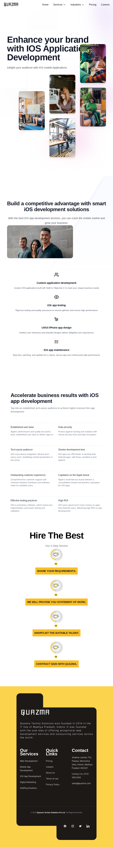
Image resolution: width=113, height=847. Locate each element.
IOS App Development (30, 776)
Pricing (92, 4)
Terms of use (52, 778)
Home (45, 4)
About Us (50, 772)
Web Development (29, 761)
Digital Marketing (28, 782)
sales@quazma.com (81, 783)
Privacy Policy (52, 784)
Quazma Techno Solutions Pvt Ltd (51, 813)
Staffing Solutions (28, 788)
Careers (105, 4)
